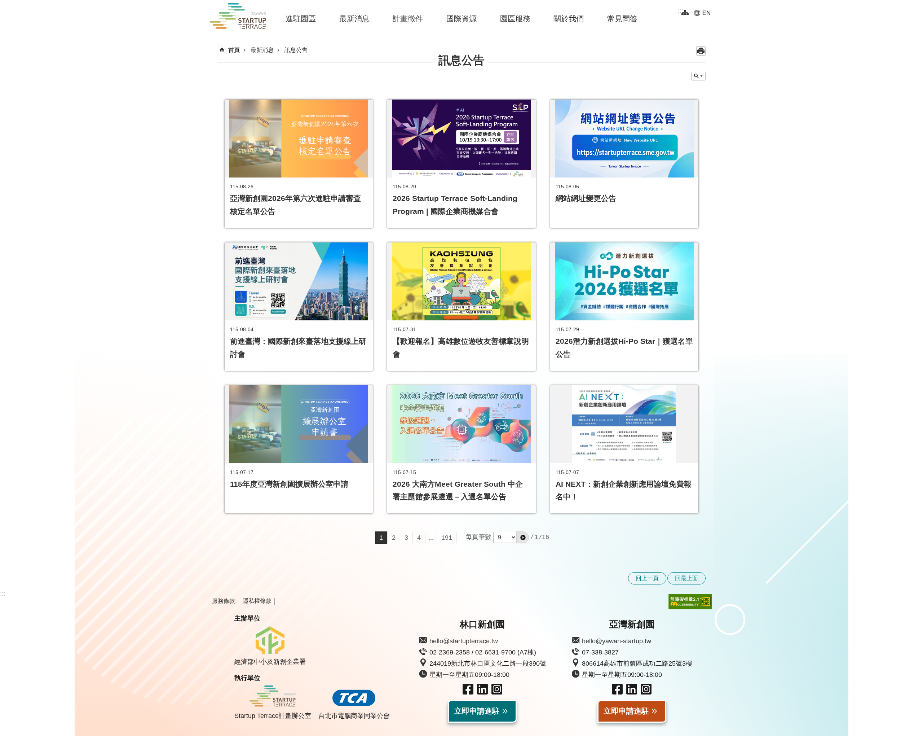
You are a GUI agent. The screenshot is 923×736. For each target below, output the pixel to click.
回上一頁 (647, 578)
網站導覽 (685, 12)
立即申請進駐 (477, 711)
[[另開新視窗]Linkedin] (482, 692)
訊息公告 (296, 50)
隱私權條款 (257, 601)
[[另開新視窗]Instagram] (496, 692)
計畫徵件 (408, 18)
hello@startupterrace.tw (463, 641)
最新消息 (354, 18)
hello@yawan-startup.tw (616, 641)
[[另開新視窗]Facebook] (468, 692)
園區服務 (515, 18)
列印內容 (701, 51)
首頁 (234, 50)
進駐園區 (301, 18)
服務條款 (223, 601)
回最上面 (686, 578)
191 (446, 537)
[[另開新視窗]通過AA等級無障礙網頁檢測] (685, 601)
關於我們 (568, 18)
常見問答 (622, 18)
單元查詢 (698, 76)
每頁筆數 (478, 536)
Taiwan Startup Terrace (238, 17)
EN (702, 12)
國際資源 (461, 18)
